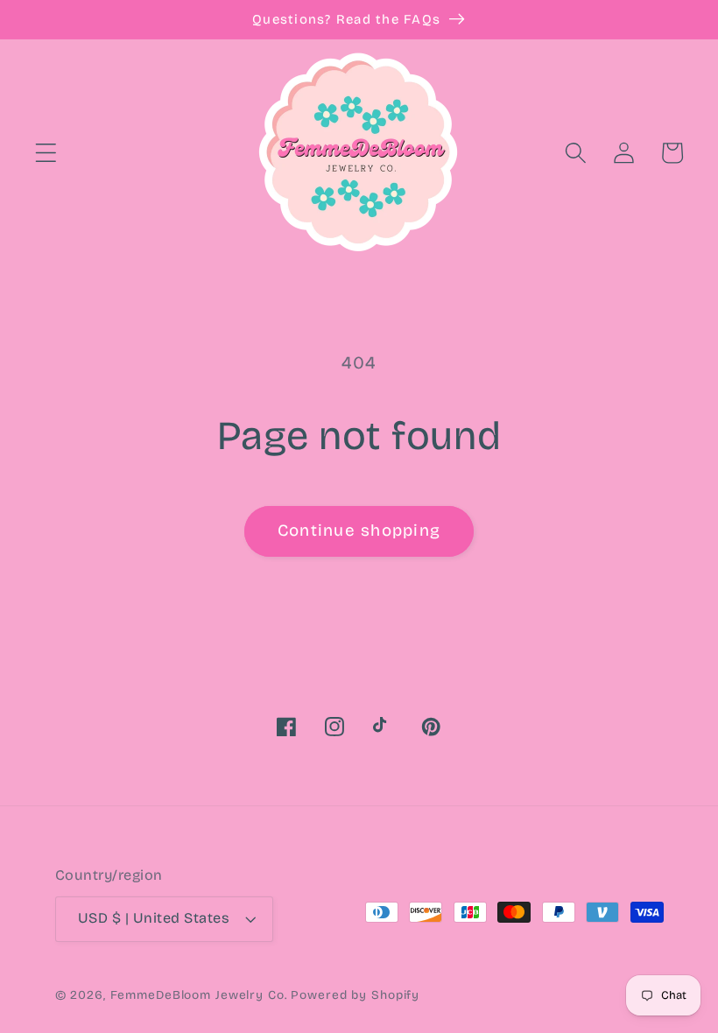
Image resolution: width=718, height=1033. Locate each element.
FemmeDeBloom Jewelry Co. (201, 994)
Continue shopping (359, 530)
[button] (46, 153)
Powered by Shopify (355, 994)
